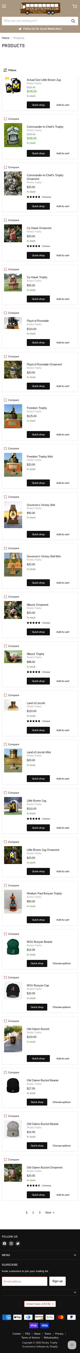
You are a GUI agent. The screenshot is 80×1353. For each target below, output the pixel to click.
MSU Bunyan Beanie (39, 941)
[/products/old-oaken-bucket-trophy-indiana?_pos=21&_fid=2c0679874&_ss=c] (13, 1038)
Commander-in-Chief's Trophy (45, 126)
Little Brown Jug (36, 800)
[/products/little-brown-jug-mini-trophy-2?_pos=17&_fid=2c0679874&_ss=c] (13, 855)
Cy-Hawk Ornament (39, 228)
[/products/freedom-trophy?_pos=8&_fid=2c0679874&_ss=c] (13, 416)
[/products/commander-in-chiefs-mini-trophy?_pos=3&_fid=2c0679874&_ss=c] (13, 183)
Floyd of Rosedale (38, 320)
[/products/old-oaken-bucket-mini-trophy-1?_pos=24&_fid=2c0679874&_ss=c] (13, 1173)
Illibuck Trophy (35, 653)
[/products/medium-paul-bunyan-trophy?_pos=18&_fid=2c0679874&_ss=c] (13, 902)
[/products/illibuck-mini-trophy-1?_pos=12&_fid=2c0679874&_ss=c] (13, 610)
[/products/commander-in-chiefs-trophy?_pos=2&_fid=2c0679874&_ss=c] (13, 135)
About (37, 1333)
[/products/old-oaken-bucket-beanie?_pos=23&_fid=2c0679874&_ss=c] (13, 1129)
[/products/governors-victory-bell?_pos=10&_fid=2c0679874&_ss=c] (13, 514)
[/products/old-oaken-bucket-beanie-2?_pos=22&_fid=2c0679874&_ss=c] (13, 1086)
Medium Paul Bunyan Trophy (44, 893)
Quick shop (38, 104)
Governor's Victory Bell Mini (44, 556)
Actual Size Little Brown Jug (44, 79)
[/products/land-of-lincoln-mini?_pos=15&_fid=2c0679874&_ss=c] (13, 761)
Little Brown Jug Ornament (43, 849)
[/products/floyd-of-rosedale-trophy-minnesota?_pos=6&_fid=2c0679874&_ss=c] (13, 323)
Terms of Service (30, 1337)
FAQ (27, 1333)
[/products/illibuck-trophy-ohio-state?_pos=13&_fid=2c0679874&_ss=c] (13, 656)
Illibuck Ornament (37, 604)
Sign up (57, 1281)
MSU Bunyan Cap (38, 985)
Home (5, 37)
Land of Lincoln (36, 703)
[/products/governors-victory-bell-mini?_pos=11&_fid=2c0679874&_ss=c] (13, 565)
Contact (17, 1333)
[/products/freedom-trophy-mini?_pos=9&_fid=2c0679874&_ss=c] (13, 465)
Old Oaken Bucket (38, 1028)
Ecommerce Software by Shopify (40, 1346)
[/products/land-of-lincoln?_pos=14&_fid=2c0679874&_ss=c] (13, 705)
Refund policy (51, 1337)
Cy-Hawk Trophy (37, 277)
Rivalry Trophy (34, 83)
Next (48, 1212)
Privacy (59, 1333)
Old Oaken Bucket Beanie (42, 1080)
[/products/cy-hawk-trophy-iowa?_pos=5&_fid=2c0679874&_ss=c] (13, 282)
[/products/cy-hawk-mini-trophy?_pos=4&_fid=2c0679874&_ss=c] (13, 233)
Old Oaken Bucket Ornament (44, 1167)
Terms (47, 1333)
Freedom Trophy (37, 407)
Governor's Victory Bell (41, 504)
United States (38, 1304)
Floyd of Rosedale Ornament (44, 364)
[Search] (73, 21)
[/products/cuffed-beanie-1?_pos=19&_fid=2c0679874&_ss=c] (13, 947)
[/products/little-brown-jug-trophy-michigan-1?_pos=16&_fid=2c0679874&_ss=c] (13, 806)
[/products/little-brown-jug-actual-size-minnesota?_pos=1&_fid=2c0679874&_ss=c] (13, 85)
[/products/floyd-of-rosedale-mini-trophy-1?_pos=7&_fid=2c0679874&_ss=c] (13, 370)
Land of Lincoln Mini (39, 752)
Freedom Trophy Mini (40, 456)
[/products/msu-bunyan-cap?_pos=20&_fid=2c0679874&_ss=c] (13, 991)
